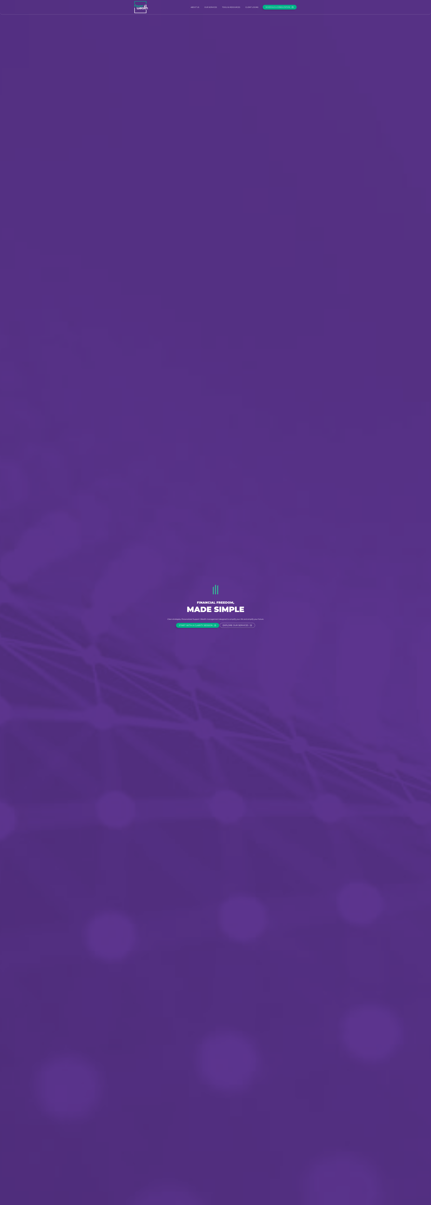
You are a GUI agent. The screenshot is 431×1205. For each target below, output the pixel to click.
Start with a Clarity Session (196, 625)
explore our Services (235, 625)
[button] (195, 7)
